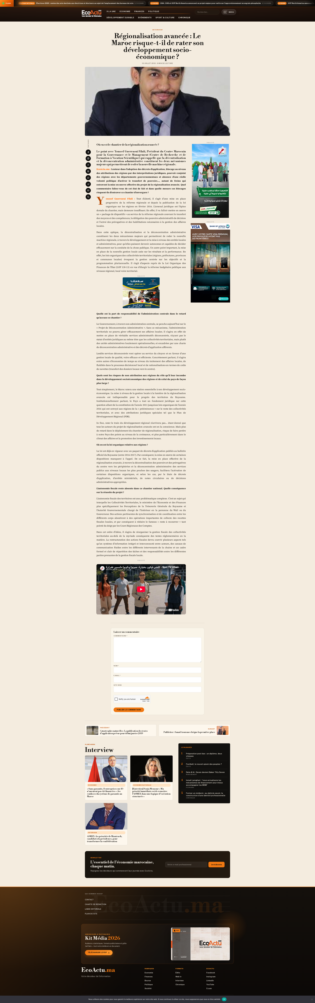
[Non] (312, 999)
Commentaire (120, 636)
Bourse (148, 981)
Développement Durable (120, 17)
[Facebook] (88, 152)
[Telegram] (88, 184)
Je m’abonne (216, 865)
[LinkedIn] (88, 171)
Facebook (210, 973)
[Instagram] (88, 158)
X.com (209, 988)
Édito (177, 973)
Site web (118, 685)
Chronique (184, 17)
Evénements (145, 17)
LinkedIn (210, 981)
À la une (111, 11)
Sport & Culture (165, 17)
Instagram (210, 977)
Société (148, 988)
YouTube (210, 985)
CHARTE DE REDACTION (95, 904)
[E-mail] (88, 190)
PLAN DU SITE (91, 914)
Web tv (178, 977)
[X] (88, 164)
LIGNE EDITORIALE (93, 909)
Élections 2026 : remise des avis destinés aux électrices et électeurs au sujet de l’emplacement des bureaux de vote (84, 3)
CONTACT (89, 900)
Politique (153, 11)
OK (224, 999)
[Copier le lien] (88, 196)
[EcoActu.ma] (91, 13)
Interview (157, 30)
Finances (139, 11)
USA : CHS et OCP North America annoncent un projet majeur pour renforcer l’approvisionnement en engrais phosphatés (210, 3)
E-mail (117, 675)
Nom (116, 665)
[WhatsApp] (88, 177)
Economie (125, 11)
